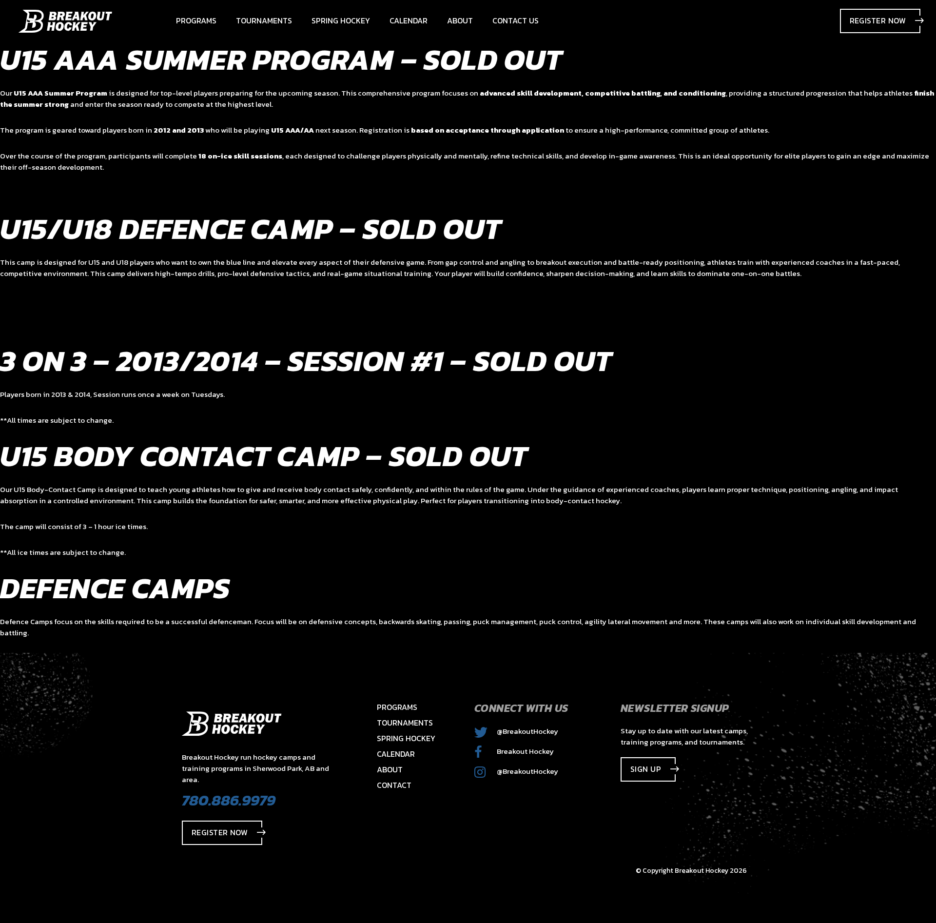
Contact (394, 785)
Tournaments (405, 722)
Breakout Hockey (524, 751)
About (390, 769)
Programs (397, 707)
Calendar (396, 753)
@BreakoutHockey (526, 731)
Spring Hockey (406, 738)
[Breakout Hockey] (65, 21)
